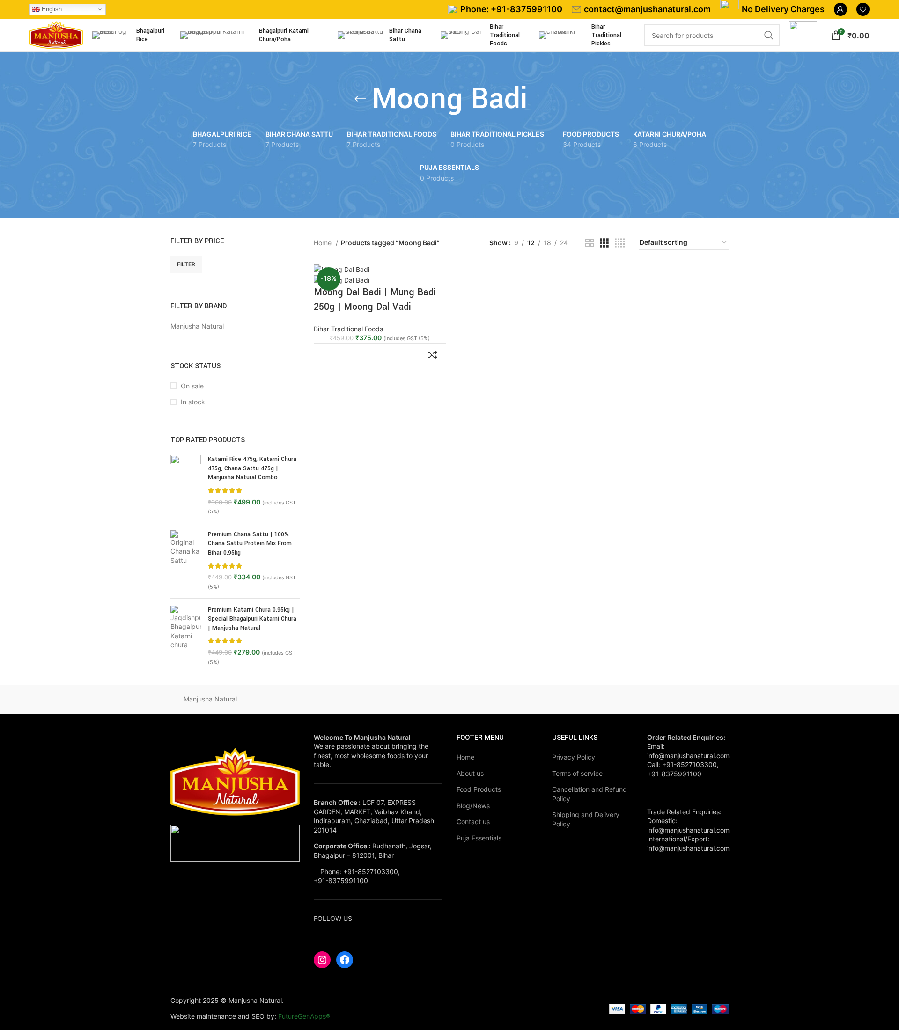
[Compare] (433, 354)
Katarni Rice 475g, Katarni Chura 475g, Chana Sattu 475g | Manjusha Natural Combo (252, 468)
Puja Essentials (479, 838)
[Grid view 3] (604, 243)
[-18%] (341, 269)
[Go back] (360, 99)
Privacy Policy (573, 757)
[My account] (840, 9)
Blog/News (473, 806)
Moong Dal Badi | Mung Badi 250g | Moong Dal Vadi (375, 299)
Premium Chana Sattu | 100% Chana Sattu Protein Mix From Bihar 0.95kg (250, 543)
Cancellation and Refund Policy (589, 794)
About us (470, 773)
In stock (193, 402)
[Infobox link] (505, 9)
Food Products (479, 789)
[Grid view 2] (589, 243)
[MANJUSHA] (290, 699)
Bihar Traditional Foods (348, 329)
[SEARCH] (769, 35)
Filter (186, 264)
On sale (192, 386)
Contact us (473, 821)
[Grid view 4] (620, 243)
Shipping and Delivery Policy (585, 819)
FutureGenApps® (304, 1016)
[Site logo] (56, 34)
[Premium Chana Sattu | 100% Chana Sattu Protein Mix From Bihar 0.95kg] (185, 560)
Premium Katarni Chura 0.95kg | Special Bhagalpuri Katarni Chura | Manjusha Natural (252, 619)
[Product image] (341, 280)
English (51, 9)
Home (323, 243)
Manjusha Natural (210, 699)
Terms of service (577, 773)
